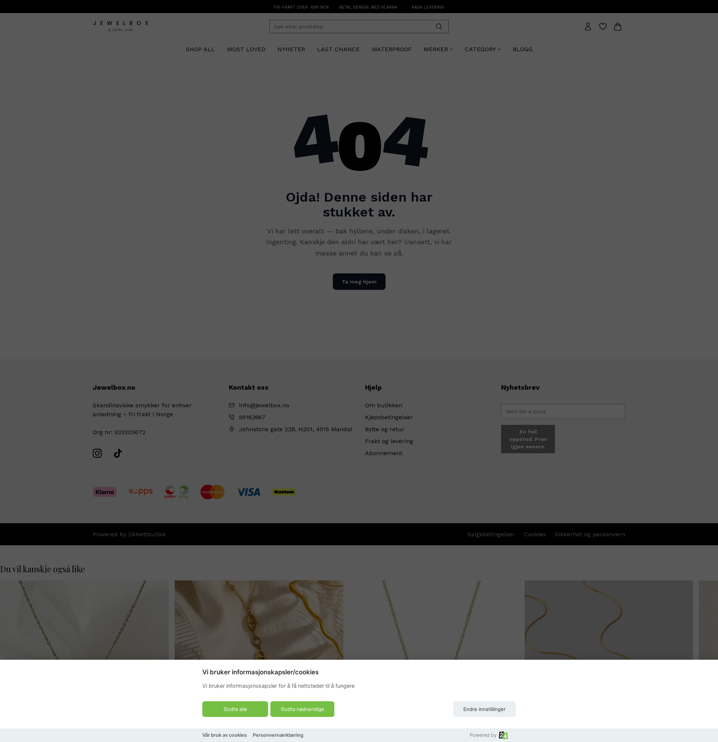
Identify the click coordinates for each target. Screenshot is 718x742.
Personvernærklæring (278, 735)
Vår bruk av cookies (224, 735)
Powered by (483, 735)
